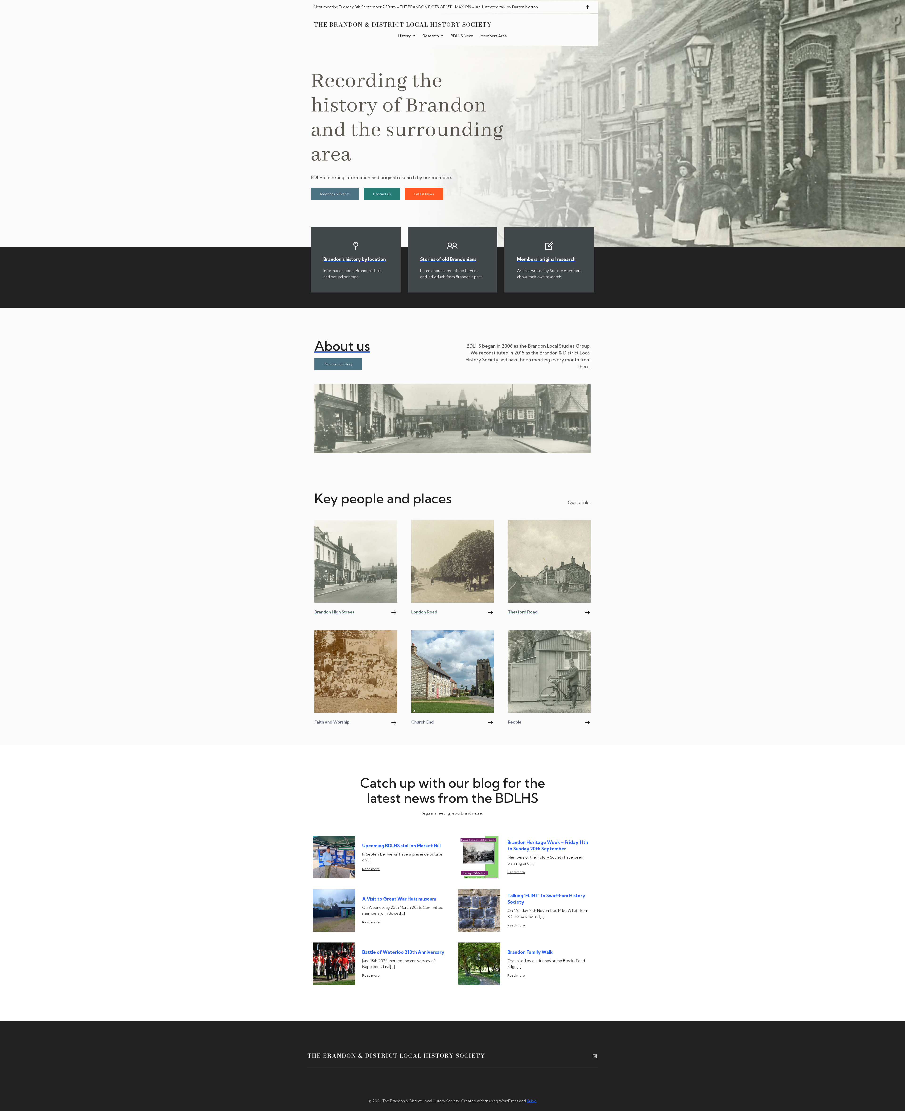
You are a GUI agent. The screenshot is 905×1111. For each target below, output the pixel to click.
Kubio (532, 1101)
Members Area (494, 35)
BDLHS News (462, 35)
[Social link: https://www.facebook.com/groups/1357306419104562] (587, 7)
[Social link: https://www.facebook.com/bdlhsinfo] (593, 1056)
